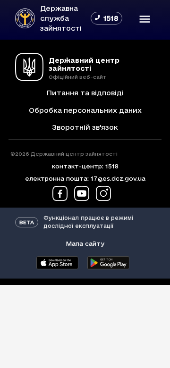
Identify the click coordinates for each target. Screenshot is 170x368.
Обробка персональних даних (85, 110)
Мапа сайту (85, 243)
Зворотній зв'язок (85, 127)
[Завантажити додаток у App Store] (57, 262)
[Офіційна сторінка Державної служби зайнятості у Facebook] (60, 193)
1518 (112, 166)
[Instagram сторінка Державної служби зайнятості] (103, 193)
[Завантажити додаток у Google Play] (108, 262)
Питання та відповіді (85, 93)
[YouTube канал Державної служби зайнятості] (81, 193)
